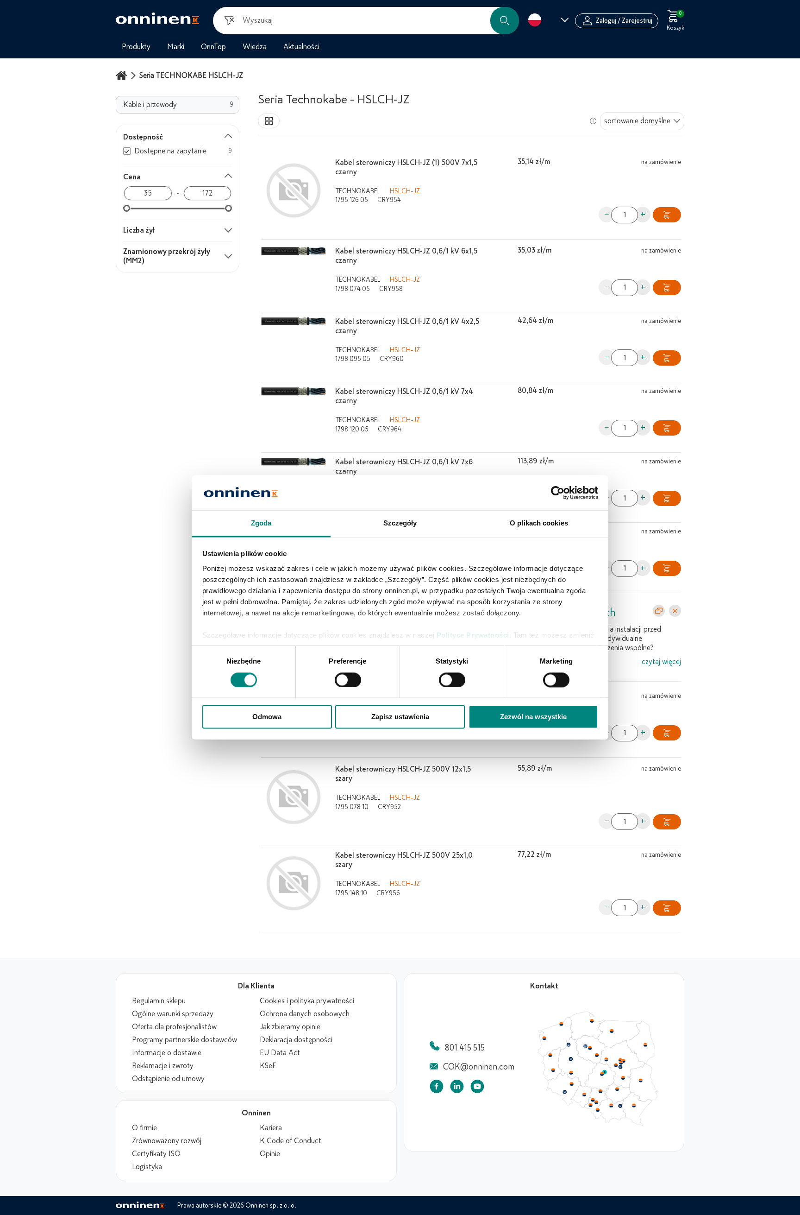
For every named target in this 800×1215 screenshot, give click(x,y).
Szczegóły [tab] (400, 523)
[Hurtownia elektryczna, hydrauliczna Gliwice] (593, 1099)
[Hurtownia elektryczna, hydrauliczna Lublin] (640, 1080)
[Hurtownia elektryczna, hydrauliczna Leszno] (571, 1072)
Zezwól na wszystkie (533, 717)
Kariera (271, 1128)
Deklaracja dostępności (296, 1039)
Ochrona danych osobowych (305, 1014)
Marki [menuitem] (175, 46)
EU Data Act (280, 1052)
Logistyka (147, 1166)
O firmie (144, 1128)
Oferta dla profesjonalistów (174, 1026)
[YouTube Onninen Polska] (477, 1088)
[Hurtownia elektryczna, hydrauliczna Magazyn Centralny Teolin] (604, 1072)
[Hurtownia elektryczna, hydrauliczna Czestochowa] (600, 1091)
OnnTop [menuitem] (213, 46)
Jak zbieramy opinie (290, 1026)
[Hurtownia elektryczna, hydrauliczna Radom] (622, 1078)
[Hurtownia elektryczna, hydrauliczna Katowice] (596, 1102)
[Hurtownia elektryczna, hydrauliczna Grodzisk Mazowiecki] (616, 1065)
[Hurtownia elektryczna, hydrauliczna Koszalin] (561, 1023)
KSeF (268, 1065)
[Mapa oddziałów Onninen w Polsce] (598, 1123)
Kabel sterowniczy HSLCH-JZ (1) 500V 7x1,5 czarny (406, 167)
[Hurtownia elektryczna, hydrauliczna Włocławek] (596, 1055)
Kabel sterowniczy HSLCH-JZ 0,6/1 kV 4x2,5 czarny (407, 326)
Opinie (270, 1153)
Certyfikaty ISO (156, 1153)
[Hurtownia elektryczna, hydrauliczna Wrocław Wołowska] (571, 1084)
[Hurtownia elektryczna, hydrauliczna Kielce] (617, 1089)
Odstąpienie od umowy (168, 1078)
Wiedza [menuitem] (255, 46)
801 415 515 (465, 1048)
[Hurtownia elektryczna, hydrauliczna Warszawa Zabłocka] (624, 1060)
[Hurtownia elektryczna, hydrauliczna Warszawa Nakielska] (620, 1059)
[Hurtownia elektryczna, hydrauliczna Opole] (584, 1094)
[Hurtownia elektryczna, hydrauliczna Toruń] (590, 1048)
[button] (504, 20)
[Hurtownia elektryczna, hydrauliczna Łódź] (602, 1074)
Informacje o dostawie (166, 1052)
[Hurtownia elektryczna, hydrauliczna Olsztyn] (611, 1031)
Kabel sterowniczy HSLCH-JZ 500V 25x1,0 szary (404, 860)
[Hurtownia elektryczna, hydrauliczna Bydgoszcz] (585, 1046)
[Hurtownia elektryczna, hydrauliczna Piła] (568, 1045)
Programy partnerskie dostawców (184, 1039)
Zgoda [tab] (261, 523)
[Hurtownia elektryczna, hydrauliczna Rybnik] (591, 1104)
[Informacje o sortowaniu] (593, 121)
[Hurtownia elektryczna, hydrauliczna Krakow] (611, 1105)
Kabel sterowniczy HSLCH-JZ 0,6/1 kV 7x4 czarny (404, 396)
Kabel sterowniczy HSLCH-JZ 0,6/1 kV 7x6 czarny (404, 466)
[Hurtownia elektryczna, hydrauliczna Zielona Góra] (552, 1070)
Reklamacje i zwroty (163, 1065)
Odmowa (266, 717)
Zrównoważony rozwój (166, 1140)
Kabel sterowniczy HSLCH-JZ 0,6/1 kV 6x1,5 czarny (406, 256)
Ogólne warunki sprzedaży (172, 1014)
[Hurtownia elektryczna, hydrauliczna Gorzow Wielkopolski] (550, 1055)
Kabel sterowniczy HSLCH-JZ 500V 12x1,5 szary (403, 774)
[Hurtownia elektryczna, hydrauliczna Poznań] (571, 1059)
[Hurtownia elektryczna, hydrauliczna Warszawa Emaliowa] (621, 1062)
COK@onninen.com (478, 1067)
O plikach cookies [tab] (539, 523)
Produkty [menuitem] (136, 46)
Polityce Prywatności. (474, 635)
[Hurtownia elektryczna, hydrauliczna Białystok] (645, 1045)
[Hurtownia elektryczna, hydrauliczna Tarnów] (620, 1106)
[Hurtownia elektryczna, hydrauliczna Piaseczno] (620, 1067)
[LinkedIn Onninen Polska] (457, 1088)
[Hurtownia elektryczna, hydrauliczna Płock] (606, 1059)
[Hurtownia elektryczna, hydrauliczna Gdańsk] (592, 1021)
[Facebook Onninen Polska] (437, 1088)
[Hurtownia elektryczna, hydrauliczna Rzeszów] (633, 1105)
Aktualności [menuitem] (301, 46)
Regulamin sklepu (159, 1001)
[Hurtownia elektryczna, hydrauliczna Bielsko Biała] (597, 1109)
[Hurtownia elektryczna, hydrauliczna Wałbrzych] (564, 1092)
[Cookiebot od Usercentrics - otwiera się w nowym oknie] (557, 493)
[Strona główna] (123, 75)
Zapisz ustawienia (400, 717)
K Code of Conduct (290, 1140)
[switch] (348, 680)
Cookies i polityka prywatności (307, 1001)
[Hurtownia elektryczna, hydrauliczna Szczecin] (544, 1038)
